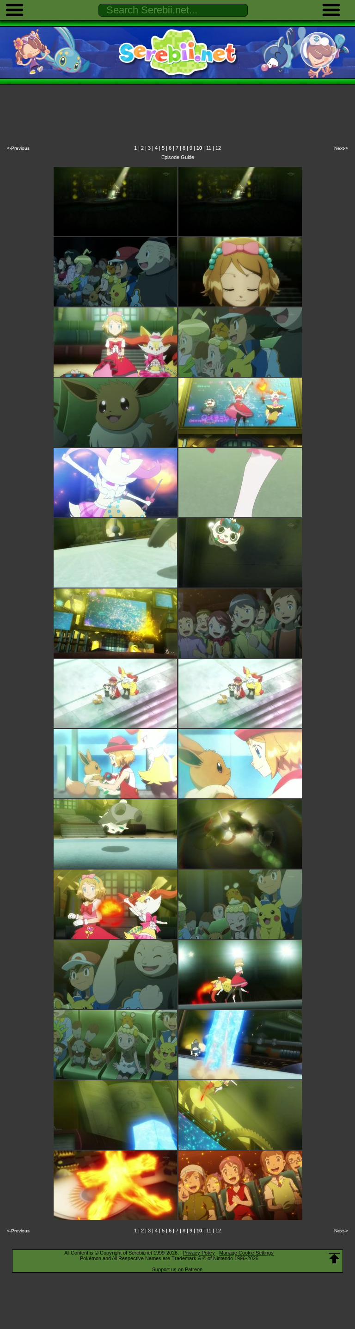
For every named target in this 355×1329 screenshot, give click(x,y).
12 (218, 148)
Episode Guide (177, 157)
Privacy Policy (199, 1253)
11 (208, 148)
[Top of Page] (334, 1258)
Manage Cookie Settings (246, 1253)
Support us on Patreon (177, 1269)
